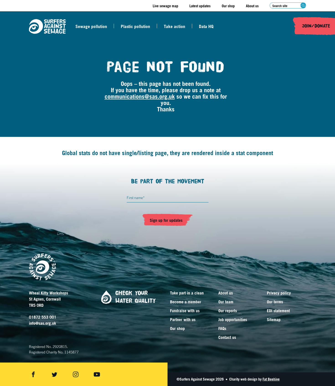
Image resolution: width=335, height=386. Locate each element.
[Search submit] (303, 5)
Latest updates (200, 6)
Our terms (275, 301)
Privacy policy (279, 292)
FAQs (222, 328)
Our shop (228, 6)
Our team (225, 301)
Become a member (185, 301)
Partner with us (183, 319)
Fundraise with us (185, 310)
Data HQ (206, 26)
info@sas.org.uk (42, 323)
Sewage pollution (91, 26)
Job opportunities (232, 319)
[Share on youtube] (96, 374)
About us (252, 6)
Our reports (227, 310)
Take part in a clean (187, 292)
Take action (174, 26)
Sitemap (274, 319)
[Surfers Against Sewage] (47, 26)
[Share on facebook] (33, 374)
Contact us (227, 337)
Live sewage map (165, 6)
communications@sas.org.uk (140, 96)
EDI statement (278, 310)
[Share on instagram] (75, 374)
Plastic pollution (135, 26)
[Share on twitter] (54, 374)
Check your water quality (135, 297)
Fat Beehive (271, 379)
